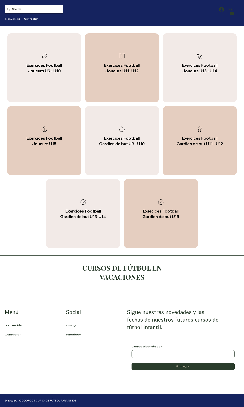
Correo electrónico (147, 346)
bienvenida (13, 325)
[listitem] (44, 67)
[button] (232, 13)
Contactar (13, 334)
